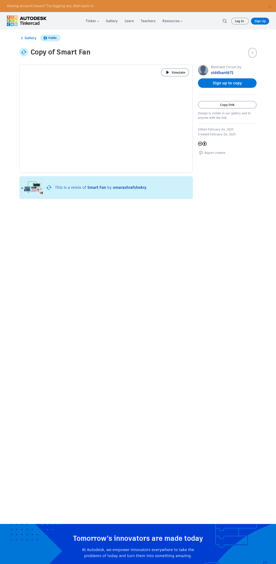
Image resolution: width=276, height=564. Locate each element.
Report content (214, 153)
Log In (240, 21)
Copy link (227, 104)
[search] (224, 21)
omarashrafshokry (129, 187)
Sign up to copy (227, 83)
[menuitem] (92, 21)
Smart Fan (96, 187)
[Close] (270, 6)
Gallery (30, 38)
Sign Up (260, 21)
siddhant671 (222, 72)
